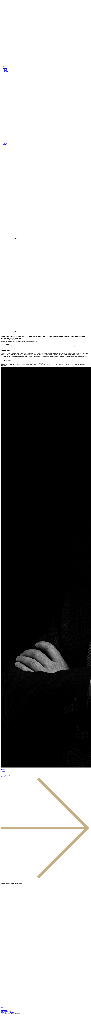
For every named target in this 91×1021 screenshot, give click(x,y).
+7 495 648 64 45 (4, 1007)
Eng (3, 239)
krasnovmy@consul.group (6, 775)
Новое (4, 65)
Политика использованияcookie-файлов (6, 1009)
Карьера (5, 70)
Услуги (4, 66)
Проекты (5, 68)
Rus (1, 239)
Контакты (5, 71)
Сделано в (3, 1016)
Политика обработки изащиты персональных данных (8, 1012)
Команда (5, 69)
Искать (15, 238)
